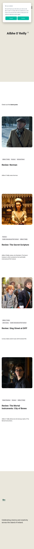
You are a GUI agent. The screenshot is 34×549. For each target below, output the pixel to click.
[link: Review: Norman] (17, 147)
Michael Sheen (20, 159)
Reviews (13, 159)
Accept (11, 18)
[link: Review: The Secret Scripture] (17, 224)
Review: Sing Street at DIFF (14, 328)
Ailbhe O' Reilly (6, 159)
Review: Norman (9, 165)
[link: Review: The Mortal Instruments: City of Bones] (17, 387)
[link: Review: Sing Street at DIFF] (17, 308)
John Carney (5, 322)
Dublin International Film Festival (10, 239)
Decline (23, 18)
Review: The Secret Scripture (15, 244)
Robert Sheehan (6, 400)
